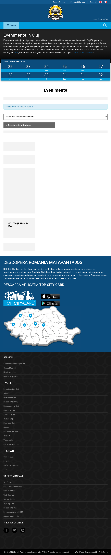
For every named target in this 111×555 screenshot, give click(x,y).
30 (46, 75)
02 (101, 75)
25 (64, 66)
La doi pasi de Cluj (11, 389)
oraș (16, 52)
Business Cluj (9, 423)
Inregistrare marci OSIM (13, 512)
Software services (10, 465)
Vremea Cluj (8, 440)
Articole (6, 393)
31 (64, 75)
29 (28, 75)
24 (46, 66)
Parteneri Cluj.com (78, 2)
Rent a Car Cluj (9, 491)
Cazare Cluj (8, 419)
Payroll (6, 461)
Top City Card (8, 503)
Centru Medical (9, 368)
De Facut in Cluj (9, 397)
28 (10, 75)
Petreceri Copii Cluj (11, 444)
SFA (5, 470)
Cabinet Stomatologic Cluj (14, 364)
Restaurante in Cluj (11, 406)
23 (28, 66)
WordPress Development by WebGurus (91, 552)
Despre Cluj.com (59, 2)
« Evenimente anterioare (18, 125)
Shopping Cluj (9, 414)
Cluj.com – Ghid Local (83, 52)
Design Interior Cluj (11, 516)
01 (83, 75)
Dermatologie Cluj (10, 376)
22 (10, 66)
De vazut (7, 427)
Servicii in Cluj (9, 410)
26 (83, 66)
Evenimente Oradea (11, 508)
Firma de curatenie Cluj (12, 486)
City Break (7, 482)
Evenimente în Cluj (10, 402)
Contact (93, 2)
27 (101, 66)
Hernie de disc (9, 372)
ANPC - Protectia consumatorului (55, 552)
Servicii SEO (8, 457)
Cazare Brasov (9, 499)
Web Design (8, 495)
